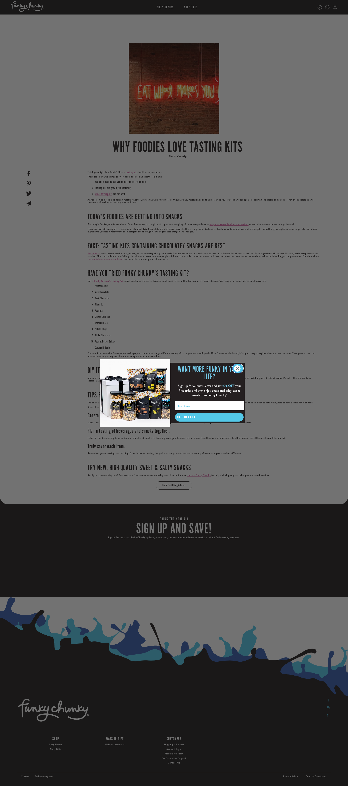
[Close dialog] (237, 368)
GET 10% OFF (186, 417)
